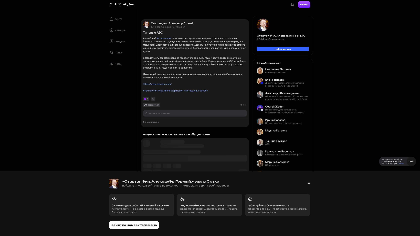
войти (304, 4)
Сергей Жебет (274, 106)
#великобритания (173, 90)
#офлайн (203, 90)
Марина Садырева (277, 162)
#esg (160, 90)
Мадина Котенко (276, 130)
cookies (401, 163)
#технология (150, 90)
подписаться (283, 49)
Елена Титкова (274, 79)
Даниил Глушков (276, 141)
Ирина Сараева (275, 120)
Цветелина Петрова (278, 69)
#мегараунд (191, 90)
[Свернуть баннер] (309, 184)
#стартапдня (164, 38)
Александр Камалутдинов (282, 93)
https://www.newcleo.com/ (157, 84)
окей (411, 161)
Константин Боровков (279, 151)
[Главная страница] (122, 5)
